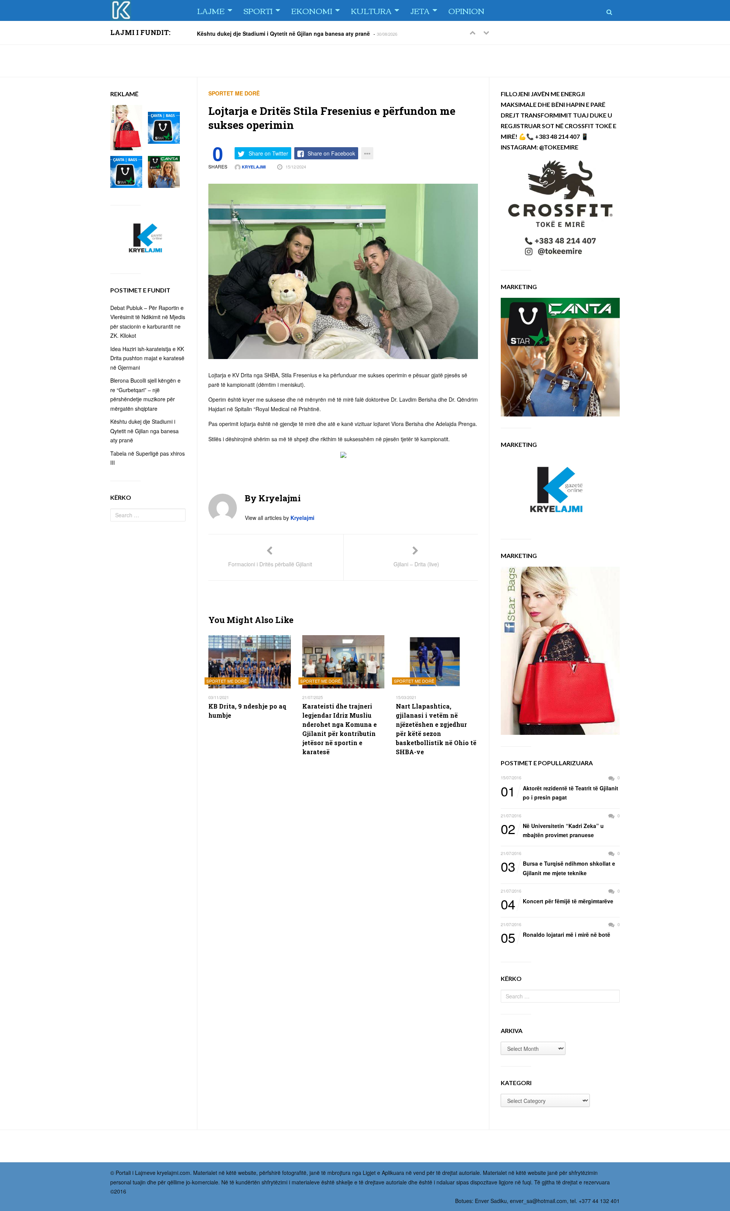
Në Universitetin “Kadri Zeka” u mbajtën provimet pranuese (552, 830)
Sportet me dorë (234, 93)
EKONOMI (311, 10)
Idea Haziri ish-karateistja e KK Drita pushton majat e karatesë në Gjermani (147, 358)
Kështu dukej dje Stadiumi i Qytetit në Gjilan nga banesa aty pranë (283, 33)
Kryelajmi (253, 167)
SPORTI (258, 10)
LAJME (211, 10)
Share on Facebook (331, 153)
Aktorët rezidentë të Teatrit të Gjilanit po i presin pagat (559, 792)
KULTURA (371, 10)
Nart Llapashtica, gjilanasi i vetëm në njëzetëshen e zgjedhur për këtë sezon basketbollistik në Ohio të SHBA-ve (436, 729)
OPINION (466, 10)
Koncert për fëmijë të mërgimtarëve (557, 901)
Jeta (420, 10)
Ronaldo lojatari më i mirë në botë (555, 935)
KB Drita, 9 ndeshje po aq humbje (247, 710)
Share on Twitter (268, 153)
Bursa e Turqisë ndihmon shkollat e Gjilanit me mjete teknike (558, 868)
